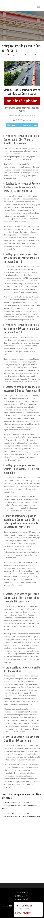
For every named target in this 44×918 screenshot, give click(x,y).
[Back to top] (37, 911)
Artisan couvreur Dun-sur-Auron (16, 802)
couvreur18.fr (24, 896)
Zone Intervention (22, 893)
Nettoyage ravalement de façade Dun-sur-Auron (22, 816)
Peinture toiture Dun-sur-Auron (16, 813)
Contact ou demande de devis (23, 125)
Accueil (4, 55)
